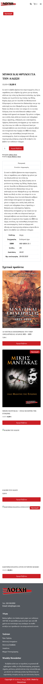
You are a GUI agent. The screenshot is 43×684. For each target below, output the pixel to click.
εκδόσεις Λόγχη (13, 154)
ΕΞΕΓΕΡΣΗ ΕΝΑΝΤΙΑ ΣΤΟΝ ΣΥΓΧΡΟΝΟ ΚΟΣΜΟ (20, 567)
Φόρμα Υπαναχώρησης (10, 651)
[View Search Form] (31, 4)
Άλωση (9, 156)
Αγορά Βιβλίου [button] (21, 343)
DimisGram (21, 682)
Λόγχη (19, 156)
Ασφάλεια (5, 648)
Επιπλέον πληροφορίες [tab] (21, 167)
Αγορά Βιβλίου (16, 148)
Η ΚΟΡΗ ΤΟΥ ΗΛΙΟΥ (10, 490)
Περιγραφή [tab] (21, 163)
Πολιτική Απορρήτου (9, 641)
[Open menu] (40, 4)
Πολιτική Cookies (8, 645)
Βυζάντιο (14, 156)
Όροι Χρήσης (7, 638)
